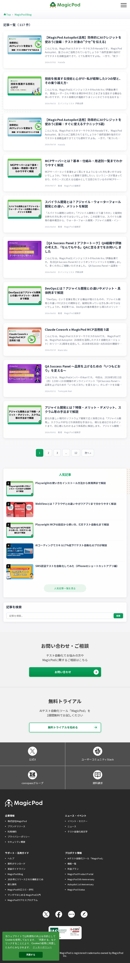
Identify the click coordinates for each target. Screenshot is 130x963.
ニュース (72, 826)
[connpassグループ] (32, 774)
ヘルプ (11, 858)
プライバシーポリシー (19, 836)
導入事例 (12, 884)
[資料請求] (97, 774)
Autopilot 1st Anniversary (81, 884)
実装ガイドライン (16, 868)
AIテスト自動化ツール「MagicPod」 (86, 858)
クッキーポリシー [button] (42, 947)
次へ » (88, 453)
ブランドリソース (16, 826)
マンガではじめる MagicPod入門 (24, 894)
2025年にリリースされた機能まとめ (26, 879)
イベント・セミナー (78, 821)
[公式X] (32, 751)
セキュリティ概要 (16, 841)
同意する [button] (30, 955)
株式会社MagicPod (17, 821)
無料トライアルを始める (63, 727)
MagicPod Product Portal (80, 874)
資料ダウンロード (16, 863)
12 (75, 453)
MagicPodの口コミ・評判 (20, 889)
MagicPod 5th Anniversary (81, 879)
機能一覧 (72, 863)
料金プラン (73, 868)
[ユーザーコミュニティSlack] (97, 751)
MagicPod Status (76, 889)
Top (8, 14)
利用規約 (12, 831)
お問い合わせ (63, 672)
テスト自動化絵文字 (78, 831)
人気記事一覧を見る (65, 588)
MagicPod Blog (23, 14)
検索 (118, 615)
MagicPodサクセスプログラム (23, 900)
